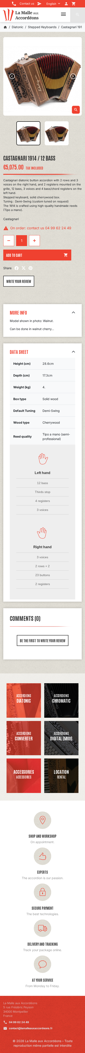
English (51, 3)
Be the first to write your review (42, 640)
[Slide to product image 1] (28, 133)
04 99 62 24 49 (19, 1022)
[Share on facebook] (16, 268)
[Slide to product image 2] (56, 133)
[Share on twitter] (23, 268)
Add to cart (37, 255)
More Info (18, 312)
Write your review (18, 281)
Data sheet (19, 351)
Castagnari (11, 219)
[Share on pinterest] (30, 268)
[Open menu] (63, 14)
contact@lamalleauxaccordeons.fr (31, 1028)
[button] (77, 14)
